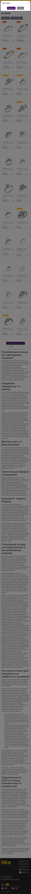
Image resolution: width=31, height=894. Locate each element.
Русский (20, 8)
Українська (11, 8)
